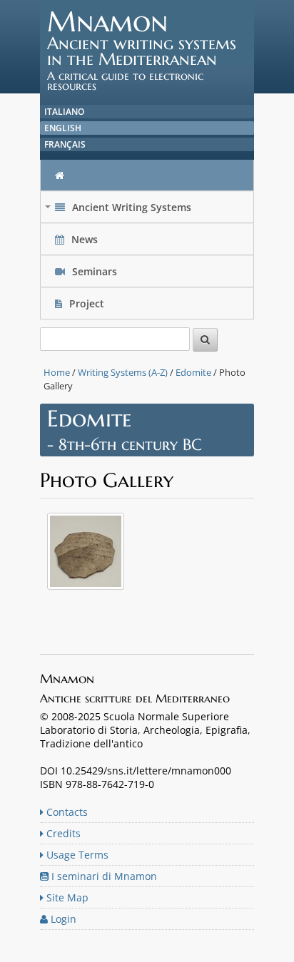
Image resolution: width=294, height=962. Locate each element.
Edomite (193, 372)
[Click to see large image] (85, 592)
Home (57, 372)
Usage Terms (76, 854)
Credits (62, 833)
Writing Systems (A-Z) (123, 372)
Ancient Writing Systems (119, 210)
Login (62, 919)
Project (86, 303)
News (85, 239)
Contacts (66, 812)
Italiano (64, 112)
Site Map (66, 897)
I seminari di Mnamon (103, 876)
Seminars (93, 271)
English (62, 128)
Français (65, 144)
